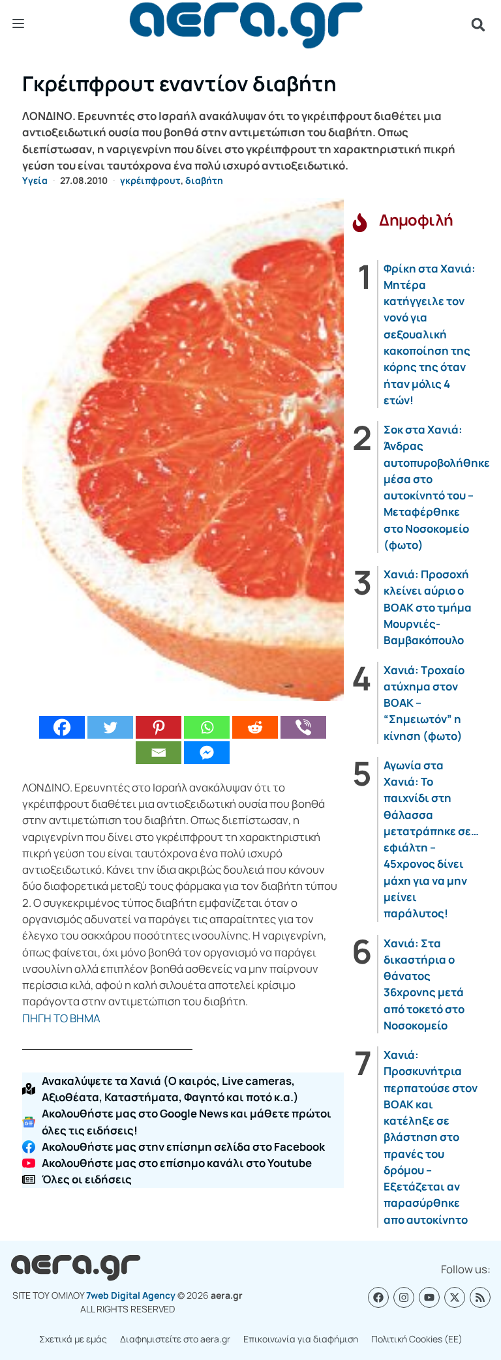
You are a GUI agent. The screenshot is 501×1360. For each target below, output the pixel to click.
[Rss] (480, 1297)
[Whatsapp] (207, 727)
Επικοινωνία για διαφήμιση (300, 1339)
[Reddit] (255, 727)
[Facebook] (62, 727)
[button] (478, 24)
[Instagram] (403, 1297)
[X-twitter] (454, 1297)
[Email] (158, 752)
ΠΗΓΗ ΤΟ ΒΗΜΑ (61, 1018)
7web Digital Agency (130, 1295)
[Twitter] (110, 727)
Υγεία (35, 180)
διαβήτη (204, 180)
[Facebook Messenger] (207, 752)
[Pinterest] (158, 727)
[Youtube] (429, 1297)
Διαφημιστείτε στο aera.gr (175, 1339)
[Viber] (303, 727)
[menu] (18, 24)
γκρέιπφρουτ (150, 180)
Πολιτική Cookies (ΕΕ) (417, 1339)
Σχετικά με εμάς (73, 1339)
